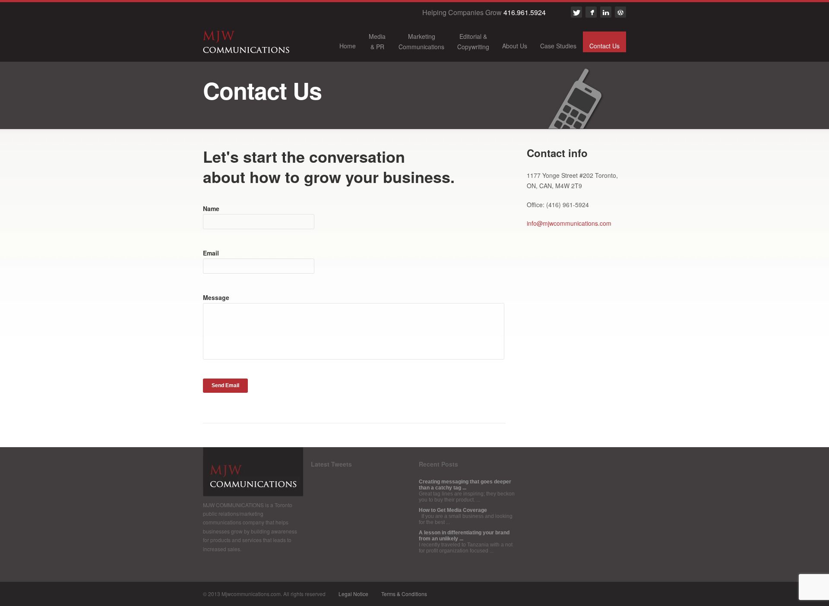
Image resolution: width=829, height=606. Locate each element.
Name (211, 208)
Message (216, 297)
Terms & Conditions (404, 593)
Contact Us (604, 45)
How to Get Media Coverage (453, 510)
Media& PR (377, 41)
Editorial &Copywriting (473, 41)
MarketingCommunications (421, 41)
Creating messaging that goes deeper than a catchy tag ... (465, 485)
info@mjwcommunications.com (569, 223)
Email (211, 253)
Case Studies (558, 45)
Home (347, 45)
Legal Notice (353, 593)
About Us (514, 45)
